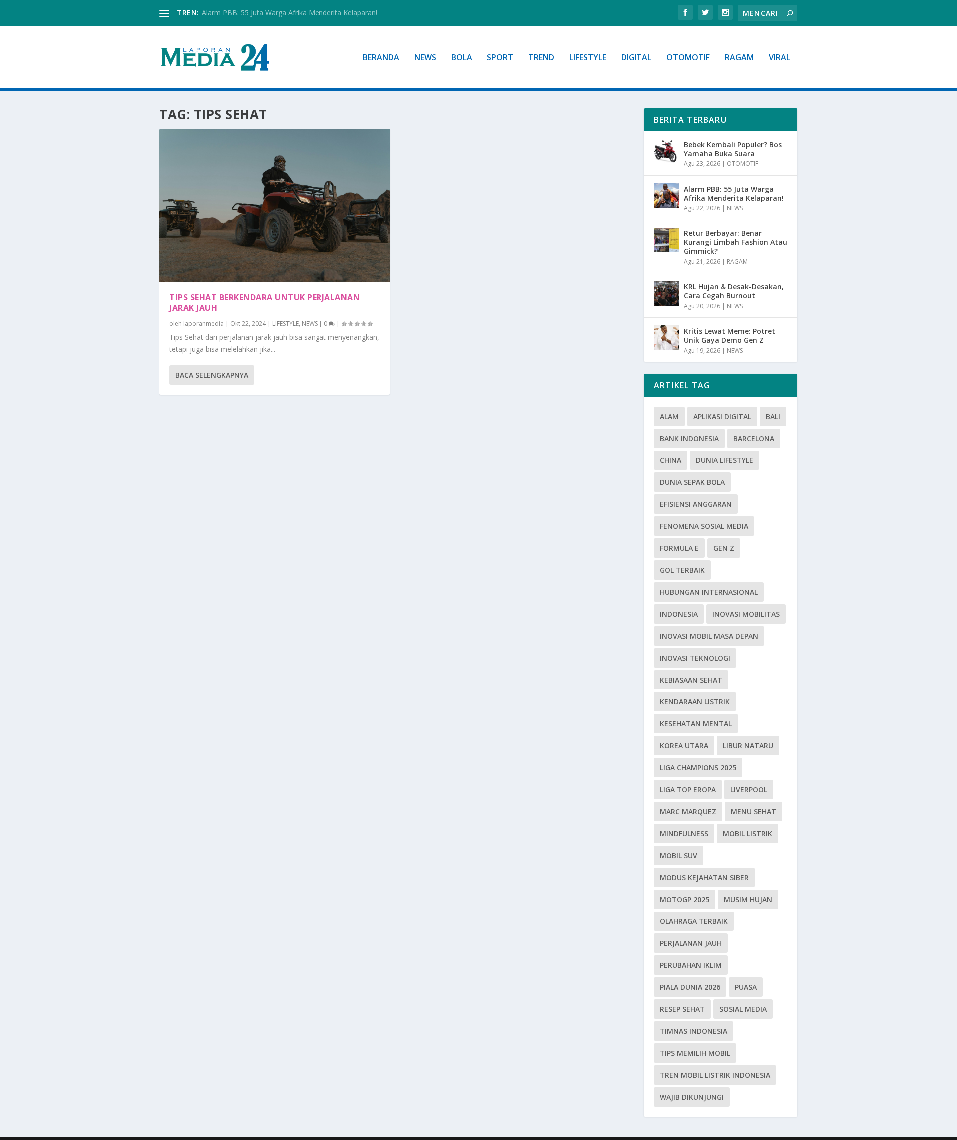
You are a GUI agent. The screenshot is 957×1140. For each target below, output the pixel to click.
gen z (723, 548)
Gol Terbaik (682, 570)
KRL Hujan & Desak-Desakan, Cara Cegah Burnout (734, 291)
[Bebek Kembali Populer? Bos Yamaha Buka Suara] (666, 151)
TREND (541, 58)
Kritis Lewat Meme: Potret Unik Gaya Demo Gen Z (729, 335)
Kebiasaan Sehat (691, 679)
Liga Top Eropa (688, 789)
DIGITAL (636, 58)
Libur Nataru (748, 745)
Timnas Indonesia (693, 1031)
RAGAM (739, 58)
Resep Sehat (682, 1009)
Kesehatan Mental (696, 723)
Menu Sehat (753, 811)
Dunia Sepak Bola (692, 482)
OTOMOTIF (688, 58)
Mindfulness (684, 833)
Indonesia (679, 614)
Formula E (679, 548)
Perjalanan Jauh (691, 943)
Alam (669, 416)
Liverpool (748, 789)
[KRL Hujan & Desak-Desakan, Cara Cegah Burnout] (666, 293)
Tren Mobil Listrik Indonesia (715, 1075)
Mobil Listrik (747, 833)
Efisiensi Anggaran (696, 504)
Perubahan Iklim (691, 965)
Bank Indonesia (689, 438)
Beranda (381, 58)
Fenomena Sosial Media (704, 526)
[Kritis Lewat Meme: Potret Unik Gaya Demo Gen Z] (666, 337)
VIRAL (779, 58)
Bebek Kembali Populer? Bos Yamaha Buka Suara (733, 149)
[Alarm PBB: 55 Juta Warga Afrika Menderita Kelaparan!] (666, 195)
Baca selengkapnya (211, 375)
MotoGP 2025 (684, 899)
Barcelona (753, 438)
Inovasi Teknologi (695, 658)
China (670, 460)
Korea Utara (684, 745)
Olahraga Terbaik (694, 921)
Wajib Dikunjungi (692, 1097)
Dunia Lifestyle (724, 460)
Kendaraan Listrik (695, 701)
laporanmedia (203, 323)
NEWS (425, 58)
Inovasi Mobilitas (746, 614)
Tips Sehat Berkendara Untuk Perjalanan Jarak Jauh (264, 302)
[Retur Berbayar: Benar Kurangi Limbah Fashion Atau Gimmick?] (666, 240)
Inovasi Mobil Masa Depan (709, 636)
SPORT (500, 58)
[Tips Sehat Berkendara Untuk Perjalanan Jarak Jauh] (275, 205)
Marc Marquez (688, 811)
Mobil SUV (678, 855)
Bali (773, 416)
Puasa (746, 987)
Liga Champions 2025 (698, 767)
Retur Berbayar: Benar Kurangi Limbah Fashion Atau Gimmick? (735, 242)
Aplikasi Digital (722, 416)
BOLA (461, 58)
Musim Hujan (748, 899)
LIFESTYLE (587, 58)
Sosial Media (743, 1009)
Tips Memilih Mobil (695, 1053)
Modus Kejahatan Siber (704, 877)
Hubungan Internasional (709, 592)
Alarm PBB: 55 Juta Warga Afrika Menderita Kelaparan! (289, 12)
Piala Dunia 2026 (690, 987)
